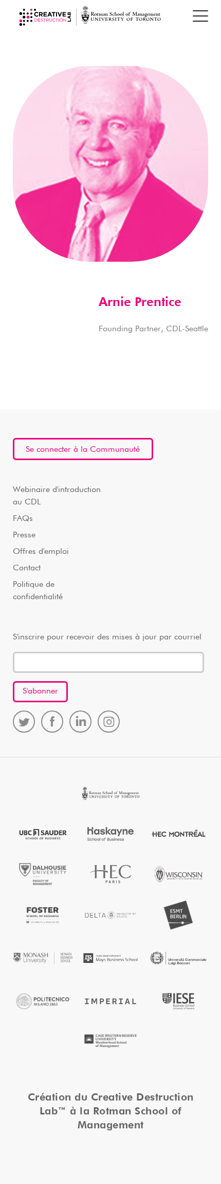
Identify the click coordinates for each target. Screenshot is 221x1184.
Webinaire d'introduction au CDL (57, 496)
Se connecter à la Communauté (83, 450)
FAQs (23, 519)
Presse (24, 535)
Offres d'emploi (41, 552)
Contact (27, 568)
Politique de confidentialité (38, 591)
